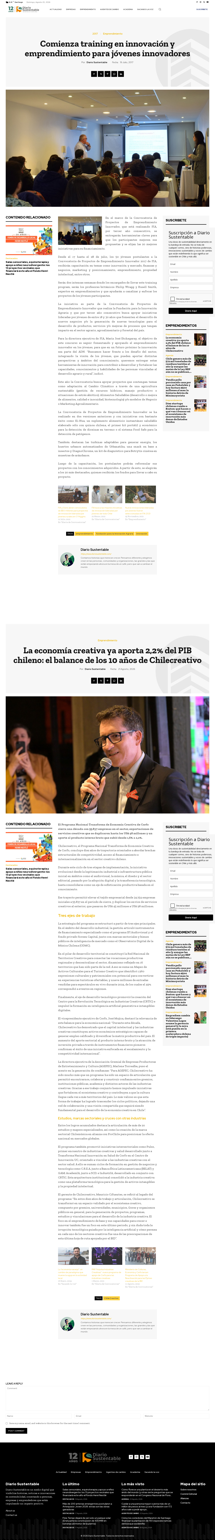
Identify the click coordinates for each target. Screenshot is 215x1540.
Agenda (169, 355)
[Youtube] (207, 2)
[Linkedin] (121, 74)
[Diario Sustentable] (69, 559)
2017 (95, 34)
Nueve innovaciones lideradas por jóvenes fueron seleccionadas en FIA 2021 (139, 510)
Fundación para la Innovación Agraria (114, 533)
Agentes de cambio (130, 1513)
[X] (204, 2)
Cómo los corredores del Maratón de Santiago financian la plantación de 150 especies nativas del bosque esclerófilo (146, 1520)
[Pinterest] (107, 74)
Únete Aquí (191, 310)
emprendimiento (84, 533)
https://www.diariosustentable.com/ (96, 554)
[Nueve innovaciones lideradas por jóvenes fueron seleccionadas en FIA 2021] (140, 494)
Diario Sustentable (97, 62)
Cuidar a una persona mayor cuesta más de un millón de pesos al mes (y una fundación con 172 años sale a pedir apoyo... (147, 1506)
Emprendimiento (112, 34)
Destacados (12, 258)
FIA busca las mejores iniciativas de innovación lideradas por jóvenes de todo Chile (107, 510)
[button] (160, 9)
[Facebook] (197, 2)
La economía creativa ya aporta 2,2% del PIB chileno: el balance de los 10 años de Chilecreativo (178, 344)
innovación (141, 533)
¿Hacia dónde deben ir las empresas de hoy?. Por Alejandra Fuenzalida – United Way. (54, 594)
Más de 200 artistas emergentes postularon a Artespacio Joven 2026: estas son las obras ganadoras (87, 1506)
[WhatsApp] (114, 74)
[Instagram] (200, 2)
